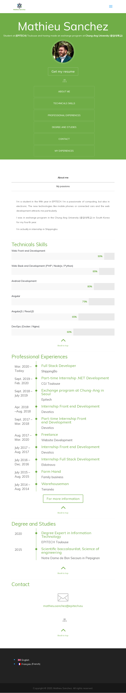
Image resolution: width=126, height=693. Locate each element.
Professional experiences (64, 115)
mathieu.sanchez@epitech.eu (63, 606)
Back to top (63, 345)
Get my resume (63, 71)
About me (64, 91)
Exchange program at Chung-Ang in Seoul (72, 392)
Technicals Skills (64, 103)
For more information (63, 499)
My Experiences (64, 150)
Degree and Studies (64, 127)
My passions (63, 186)
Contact (64, 138)
